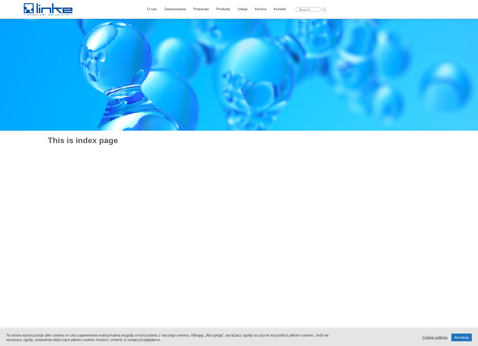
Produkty (223, 9)
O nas (152, 9)
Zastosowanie (175, 9)
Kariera (260, 9)
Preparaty (201, 9)
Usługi (242, 9)
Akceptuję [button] (461, 337)
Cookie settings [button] (435, 338)
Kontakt (280, 9)
